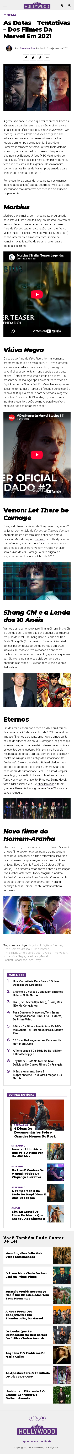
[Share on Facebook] (26, 57)
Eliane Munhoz (27, 48)
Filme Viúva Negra (14, 956)
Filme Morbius (41, 949)
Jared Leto (32, 956)
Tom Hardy (34, 960)
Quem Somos (30, 1441)
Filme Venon (59, 952)
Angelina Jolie (46, 784)
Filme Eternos (54, 945)
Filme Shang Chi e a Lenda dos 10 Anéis (27, 952)
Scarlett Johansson (15, 960)
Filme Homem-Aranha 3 (17, 949)
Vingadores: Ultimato (34, 749)
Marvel (44, 956)
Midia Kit (46, 1441)
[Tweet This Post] (33, 57)
